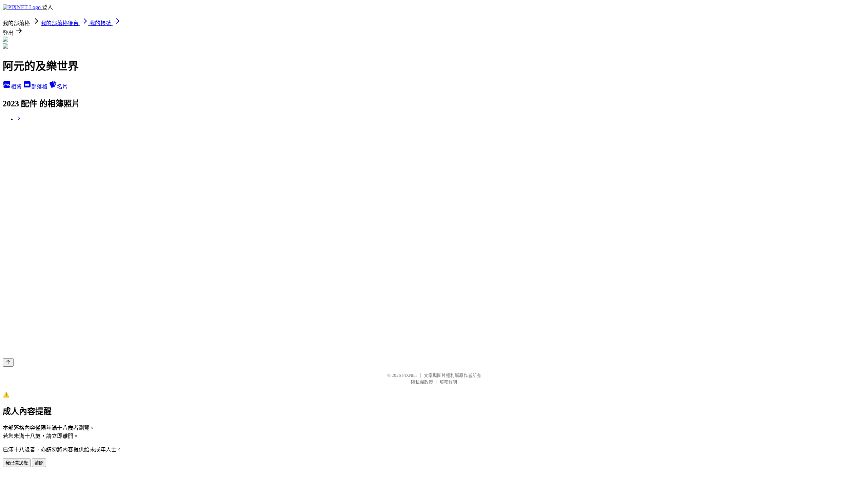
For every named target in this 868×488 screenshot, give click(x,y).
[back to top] (8, 362)
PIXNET (409, 375)
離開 (39, 463)
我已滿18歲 (16, 463)
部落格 (40, 86)
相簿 (17, 86)
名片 (62, 86)
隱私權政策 (422, 382)
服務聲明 (448, 382)
